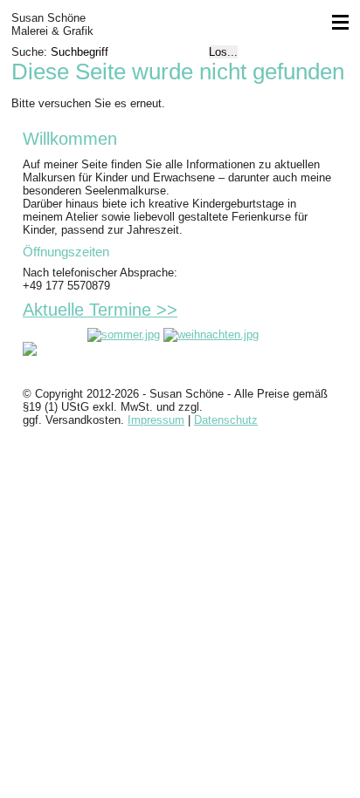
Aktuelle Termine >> (100, 309)
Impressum (156, 419)
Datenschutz (226, 419)
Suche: (31, 51)
